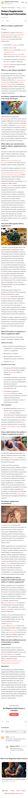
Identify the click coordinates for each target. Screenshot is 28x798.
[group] (14, 773)
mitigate (15, 160)
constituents (22, 56)
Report (24, 790)
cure (10, 160)
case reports (13, 630)
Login (22, 2)
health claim (10, 172)
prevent (5, 162)
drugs (6, 123)
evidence (10, 278)
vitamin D (14, 602)
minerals (6, 52)
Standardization (5, 525)
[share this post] (25, 21)
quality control (14, 457)
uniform (8, 563)
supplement (15, 45)
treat (19, 160)
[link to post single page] (14, 772)
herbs (10, 52)
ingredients (11, 50)
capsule (8, 61)
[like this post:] (2, 21)
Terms (18, 790)
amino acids (17, 54)
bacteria (19, 493)
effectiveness (6, 296)
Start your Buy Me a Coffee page (13, 793)
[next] (26, 770)
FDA (12, 654)
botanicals (10, 54)
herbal (6, 609)
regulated (6, 119)
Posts (19, 7)
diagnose (6, 160)
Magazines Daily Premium (12, 1)
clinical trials (12, 632)
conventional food (21, 125)
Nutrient (9, 185)
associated (17, 426)
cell (10, 625)
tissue (14, 625)
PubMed (5, 654)
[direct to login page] (16, 732)
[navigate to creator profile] (2, 2)
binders (7, 413)
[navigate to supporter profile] (17, 746)
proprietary (8, 393)
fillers (23, 408)
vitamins (23, 50)
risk (24, 181)
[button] (26, 2)
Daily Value (13, 372)
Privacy (12, 790)
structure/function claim (13, 174)
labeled (7, 64)
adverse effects (7, 426)
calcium (6, 602)
